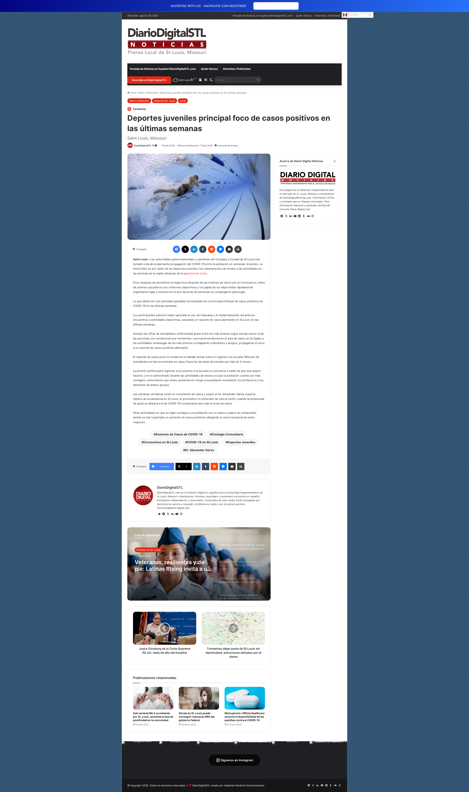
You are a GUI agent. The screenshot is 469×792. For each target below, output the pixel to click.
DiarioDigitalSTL (142, 145)
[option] (199, 564)
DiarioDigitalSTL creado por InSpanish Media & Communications (228, 785)
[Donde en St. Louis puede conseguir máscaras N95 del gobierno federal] (199, 698)
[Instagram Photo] (140, 760)
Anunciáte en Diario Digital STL (149, 80)
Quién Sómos (303, 15)
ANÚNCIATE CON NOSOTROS (276, 6)
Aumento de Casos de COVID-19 (179, 434)
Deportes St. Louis (164, 100)
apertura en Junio (195, 273)
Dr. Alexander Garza (199, 450)
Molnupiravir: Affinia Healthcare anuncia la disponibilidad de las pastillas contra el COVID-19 (245, 717)
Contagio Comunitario (227, 434)
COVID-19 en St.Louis (202, 442)
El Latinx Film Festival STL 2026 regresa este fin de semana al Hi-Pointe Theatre (172, 565)
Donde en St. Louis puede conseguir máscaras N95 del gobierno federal (197, 717)
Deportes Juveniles (241, 442)
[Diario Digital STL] (167, 41)
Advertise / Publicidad (327, 15)
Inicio (133, 92)
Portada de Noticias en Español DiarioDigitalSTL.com (262, 15)
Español (353, 14)
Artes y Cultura (145, 549)
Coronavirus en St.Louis (160, 442)
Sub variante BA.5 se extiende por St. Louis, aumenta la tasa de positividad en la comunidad (153, 717)
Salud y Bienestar (148, 92)
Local (183, 100)
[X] (168, 514)
